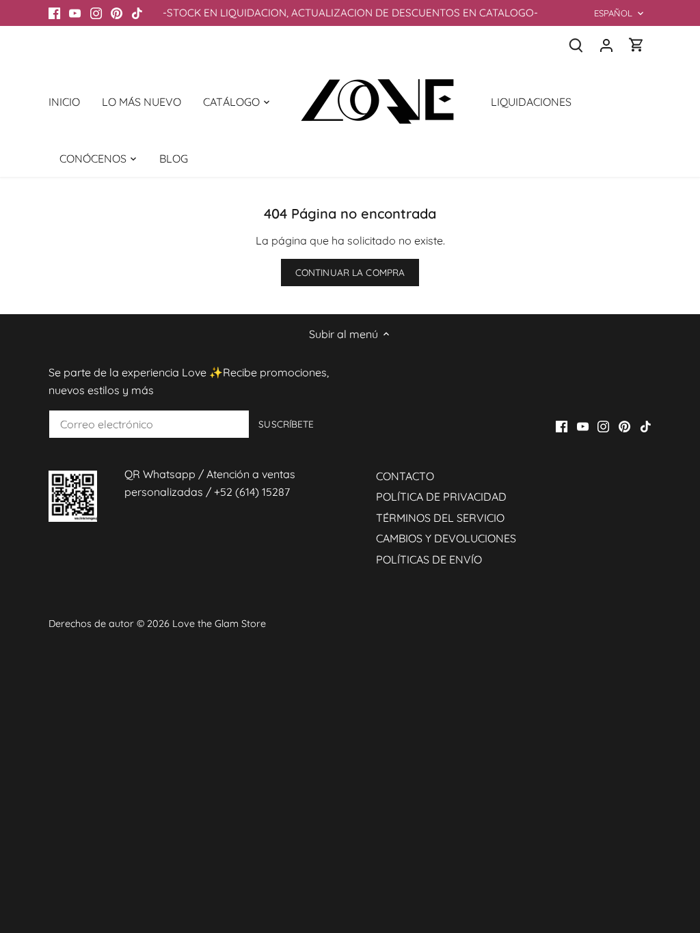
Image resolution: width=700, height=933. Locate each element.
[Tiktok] (137, 12)
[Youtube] (75, 12)
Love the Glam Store (219, 623)
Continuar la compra (350, 272)
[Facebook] (54, 12)
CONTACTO (405, 476)
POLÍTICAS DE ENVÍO (429, 559)
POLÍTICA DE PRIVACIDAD (441, 496)
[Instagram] (96, 12)
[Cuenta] (606, 45)
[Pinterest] (116, 12)
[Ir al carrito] (636, 45)
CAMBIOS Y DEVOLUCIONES (446, 538)
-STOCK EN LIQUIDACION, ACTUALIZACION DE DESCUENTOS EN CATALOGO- (350, 12)
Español (613, 13)
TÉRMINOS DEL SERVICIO (440, 518)
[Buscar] (576, 45)
